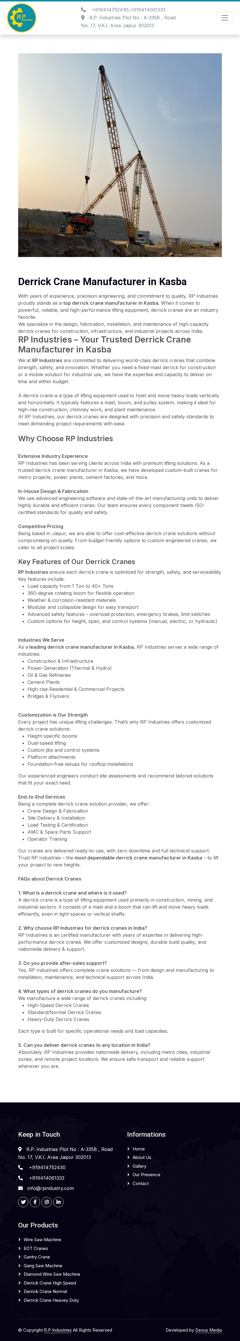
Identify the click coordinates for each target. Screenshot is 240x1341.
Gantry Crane (37, 1257)
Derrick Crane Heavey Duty (51, 1300)
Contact (141, 1183)
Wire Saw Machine (42, 1239)
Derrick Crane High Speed (50, 1283)
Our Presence (146, 1174)
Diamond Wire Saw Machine (52, 1274)
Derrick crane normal (45, 1291)
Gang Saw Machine (43, 1265)
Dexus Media (208, 1330)
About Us (142, 1157)
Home (139, 1149)
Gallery (139, 1166)
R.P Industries (58, 1330)
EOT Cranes (36, 1248)
